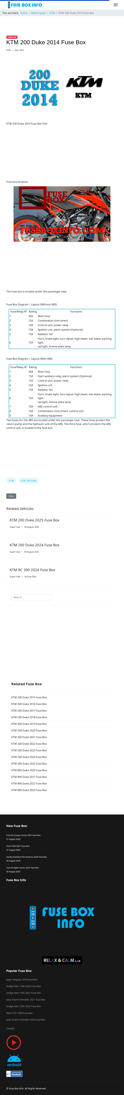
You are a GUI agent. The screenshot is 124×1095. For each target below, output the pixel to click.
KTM (8, 50)
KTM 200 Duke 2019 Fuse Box (29, 724)
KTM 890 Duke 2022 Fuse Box (29, 783)
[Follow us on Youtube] (62, 1042)
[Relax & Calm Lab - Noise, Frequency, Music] (62, 960)
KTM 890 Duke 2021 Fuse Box (29, 777)
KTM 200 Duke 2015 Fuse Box (29, 697)
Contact (10, 1028)
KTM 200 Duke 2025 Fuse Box (34, 520)
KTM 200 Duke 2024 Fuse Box (34, 544)
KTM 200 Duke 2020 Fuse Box (29, 730)
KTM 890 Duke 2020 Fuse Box (29, 770)
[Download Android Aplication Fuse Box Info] (62, 1060)
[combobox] (32, 597)
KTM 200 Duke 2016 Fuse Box (29, 704)
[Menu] (116, 5)
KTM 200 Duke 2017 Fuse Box (29, 710)
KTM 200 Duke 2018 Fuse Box (29, 717)
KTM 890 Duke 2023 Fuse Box (29, 790)
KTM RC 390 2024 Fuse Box (32, 569)
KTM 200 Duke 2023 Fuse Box (29, 750)
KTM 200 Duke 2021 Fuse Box (29, 737)
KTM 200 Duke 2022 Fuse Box (29, 744)
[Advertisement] (62, 150)
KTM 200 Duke (28, 480)
